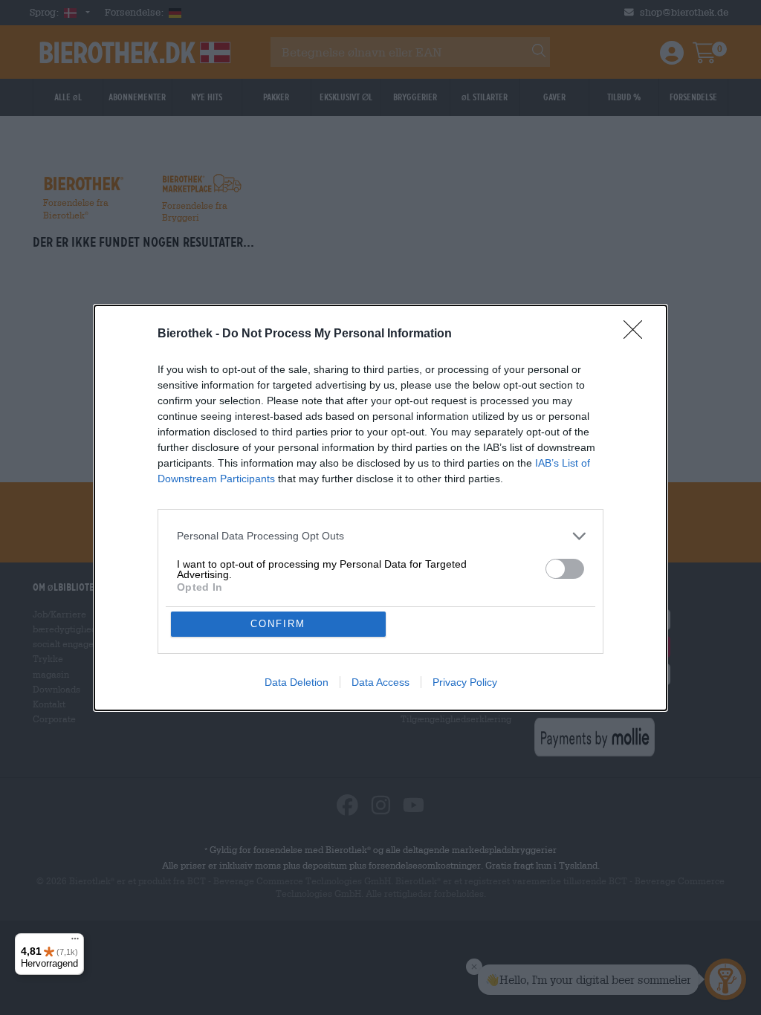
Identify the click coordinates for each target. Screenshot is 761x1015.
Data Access (380, 682)
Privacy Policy (465, 682)
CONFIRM (277, 623)
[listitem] (380, 536)
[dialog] (380, 507)
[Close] (638, 334)
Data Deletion (296, 682)
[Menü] (75, 942)
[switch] (564, 569)
